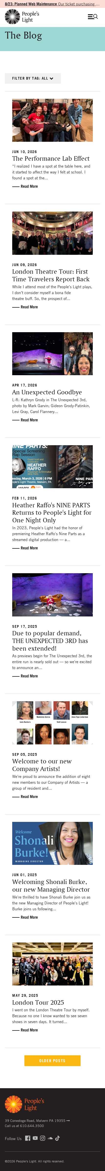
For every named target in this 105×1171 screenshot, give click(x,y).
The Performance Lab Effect (51, 158)
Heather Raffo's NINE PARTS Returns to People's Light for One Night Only (52, 513)
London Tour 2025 (38, 1002)
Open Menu (94, 16)
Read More (29, 186)
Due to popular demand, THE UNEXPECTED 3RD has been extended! (50, 641)
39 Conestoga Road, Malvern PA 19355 (35, 1120)
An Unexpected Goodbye (47, 392)
